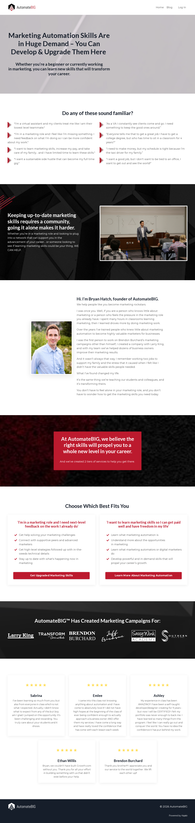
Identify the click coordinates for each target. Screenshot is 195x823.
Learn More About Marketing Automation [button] (143, 575)
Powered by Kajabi (178, 815)
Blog (169, 7)
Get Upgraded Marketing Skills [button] (51, 575)
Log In (182, 7)
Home (160, 7)
